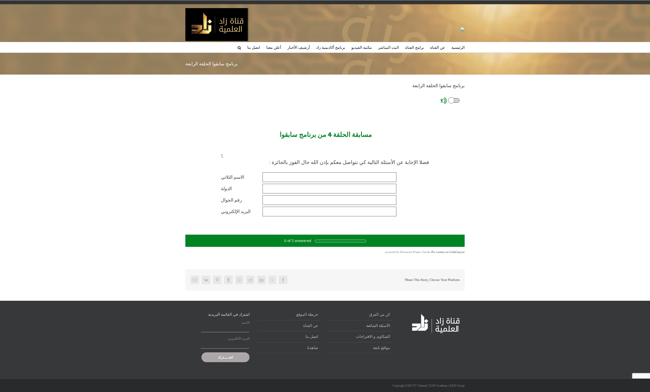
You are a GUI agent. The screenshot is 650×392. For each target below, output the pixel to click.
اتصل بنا (311, 337)
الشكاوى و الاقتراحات (373, 337)
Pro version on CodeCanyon (448, 251)
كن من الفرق (379, 314)
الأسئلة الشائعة (378, 326)
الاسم (245, 322)
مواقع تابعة (381, 348)
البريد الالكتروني (237, 338)
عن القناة (310, 326)
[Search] (239, 47)
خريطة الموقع (307, 314)
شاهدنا (312, 348)
